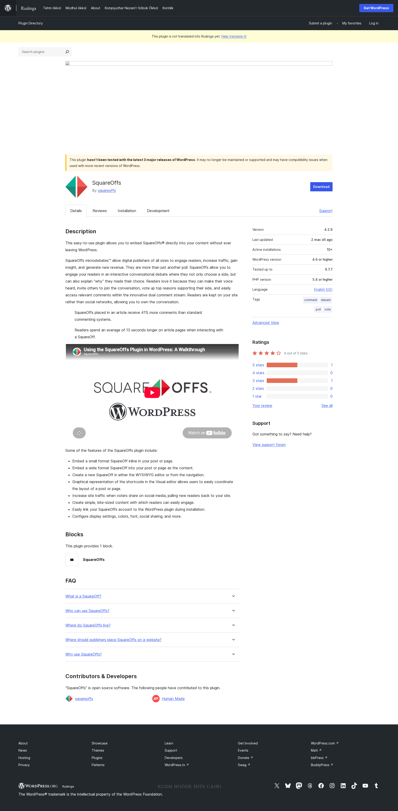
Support (326, 210)
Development (158, 210)
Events (243, 750)
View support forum (269, 444)
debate (326, 300)
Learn (169, 743)
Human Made (173, 698)
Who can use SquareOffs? (87, 611)
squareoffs (107, 190)
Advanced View (265, 322)
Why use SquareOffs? (83, 654)
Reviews (100, 210)
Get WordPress (376, 8)
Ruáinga (68, 786)
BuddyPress (322, 765)
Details (76, 210)
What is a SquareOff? (83, 596)
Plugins (97, 758)
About (23, 743)
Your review (262, 405)
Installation (127, 210)
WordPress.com (325, 743)
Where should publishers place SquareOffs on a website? (113, 640)
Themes (98, 750)
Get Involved (248, 743)
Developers (174, 758)
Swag (244, 765)
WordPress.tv (177, 765)
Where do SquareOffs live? (88, 625)
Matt (316, 750)
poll (318, 309)
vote (328, 309)
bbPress (319, 758)
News (22, 750)
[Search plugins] (67, 51)
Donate (245, 758)
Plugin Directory (30, 23)
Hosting (24, 758)
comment (310, 300)
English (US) (323, 289)
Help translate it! (233, 36)
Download (321, 187)
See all (327, 405)
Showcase (100, 743)
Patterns (98, 765)
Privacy (24, 765)
